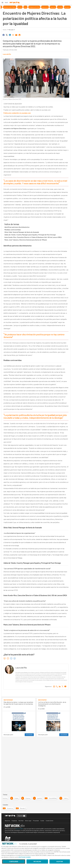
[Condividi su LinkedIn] (10, 34)
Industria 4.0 (62, 7)
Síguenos (20, 815)
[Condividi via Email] (16, 34)
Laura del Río (7, 54)
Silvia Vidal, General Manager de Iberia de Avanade (21, 232)
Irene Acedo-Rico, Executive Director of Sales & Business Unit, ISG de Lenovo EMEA (33, 237)
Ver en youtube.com (24, 113)
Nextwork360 (19, 828)
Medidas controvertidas (12, 230)
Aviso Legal (28, 820)
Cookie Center (49, 820)
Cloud (42, 7)
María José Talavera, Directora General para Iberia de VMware (25, 240)
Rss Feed (21, 820)
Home (4, 29)
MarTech (37, 7)
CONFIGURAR (13, 861)
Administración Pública (27, 7)
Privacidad (36, 820)
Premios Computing (7, 7)
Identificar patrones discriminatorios (16, 227)
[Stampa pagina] (19, 34)
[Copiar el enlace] (13, 34)
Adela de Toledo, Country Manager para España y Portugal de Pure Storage (30, 235)
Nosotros (7, 820)
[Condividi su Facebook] (3, 34)
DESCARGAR (29, 734)
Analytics (16, 7)
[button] (4, 2)
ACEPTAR (59, 861)
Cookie (42, 820)
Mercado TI (11, 29)
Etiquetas (14, 820)
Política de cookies (10, 113)
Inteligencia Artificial (51, 7)
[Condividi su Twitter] (6, 34)
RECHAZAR (37, 861)
